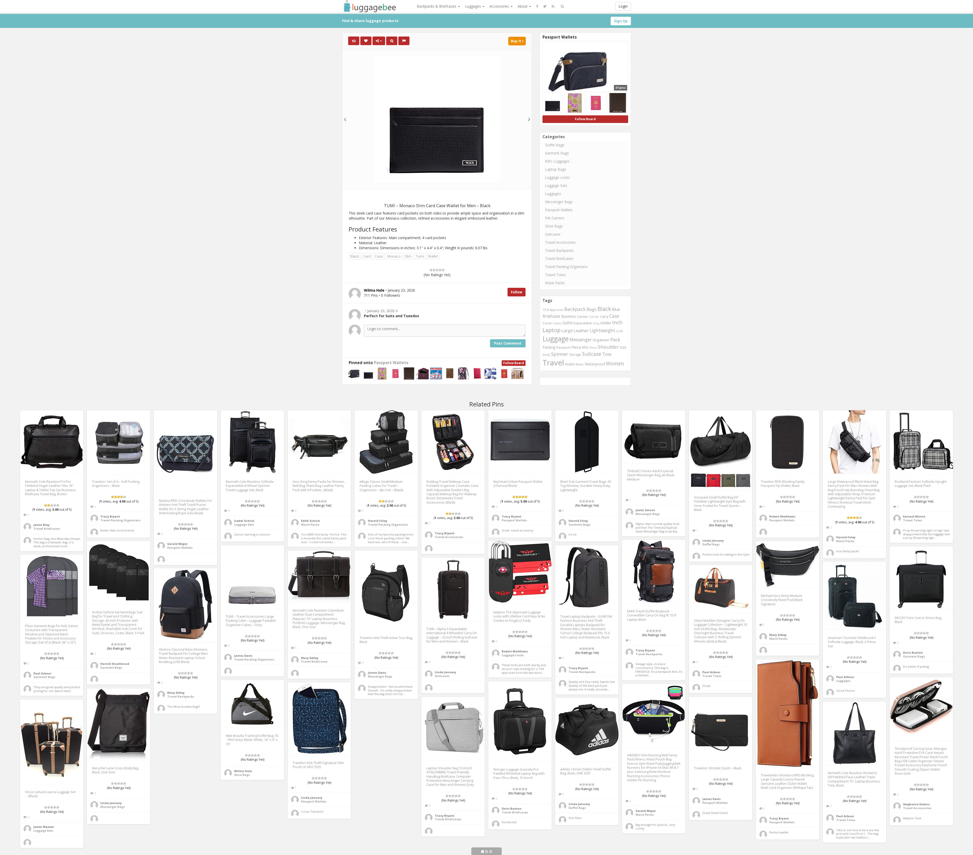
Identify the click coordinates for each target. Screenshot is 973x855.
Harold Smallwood (114, 664)
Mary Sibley (778, 635)
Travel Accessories (560, 242)
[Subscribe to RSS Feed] (553, 6)
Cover (547, 323)
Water (579, 364)
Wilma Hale (243, 771)
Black (354, 256)
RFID (585, 347)
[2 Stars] (434, 270)
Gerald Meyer (177, 544)
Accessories (500, 6)
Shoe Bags (554, 226)
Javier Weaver (43, 827)
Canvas (582, 316)
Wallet (433, 256)
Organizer (601, 339)
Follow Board (513, 363)
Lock (619, 331)
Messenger (581, 339)
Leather (581, 330)
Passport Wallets (391, 362)
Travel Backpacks (559, 250)
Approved (556, 310)
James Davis (243, 655)
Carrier (594, 316)
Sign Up (621, 21)
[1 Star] (431, 270)
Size (623, 347)
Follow (516, 292)
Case (379, 256)
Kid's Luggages (557, 161)
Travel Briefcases (559, 258)
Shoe (593, 347)
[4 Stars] (440, 270)
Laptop (551, 330)
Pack (615, 339)
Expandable (582, 323)
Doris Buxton (913, 652)
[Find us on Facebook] (537, 6)
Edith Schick (310, 521)
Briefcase (551, 316)
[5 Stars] (443, 270)
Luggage (555, 338)
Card (367, 256)
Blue (616, 309)
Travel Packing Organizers (566, 266)
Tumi (420, 256)
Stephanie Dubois (916, 804)
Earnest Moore (914, 516)
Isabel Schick (244, 521)
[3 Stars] (437, 270)
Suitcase (591, 353)
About (523, 6)
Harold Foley (377, 521)
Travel (553, 363)
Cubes (557, 323)
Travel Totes (555, 274)
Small (546, 355)
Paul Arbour (42, 673)
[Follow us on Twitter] (545, 6)
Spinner (559, 354)
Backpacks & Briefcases (437, 6)
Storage (575, 354)
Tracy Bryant (110, 516)
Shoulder (608, 347)
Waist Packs (555, 282)
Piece (576, 347)
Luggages (473, 6)
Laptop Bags (555, 169)
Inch (617, 322)
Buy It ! (517, 41)
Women (615, 363)
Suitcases (552, 234)
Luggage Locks (557, 177)
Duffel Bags (554, 144)
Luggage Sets (556, 185)
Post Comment (507, 343)
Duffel (567, 322)
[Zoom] (391, 41)
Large (567, 330)
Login (623, 6)
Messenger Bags (559, 201)
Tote (606, 354)
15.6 (545, 310)
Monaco (394, 256)
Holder (605, 322)
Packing (548, 347)
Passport (563, 347)
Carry (604, 316)
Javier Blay (41, 525)
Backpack (575, 309)
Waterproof (595, 364)
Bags (591, 309)
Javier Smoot (645, 510)
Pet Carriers (554, 218)
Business (568, 316)
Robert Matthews (782, 516)
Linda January (713, 540)
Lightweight (602, 330)
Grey (596, 323)
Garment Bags (557, 153)
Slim (408, 256)
